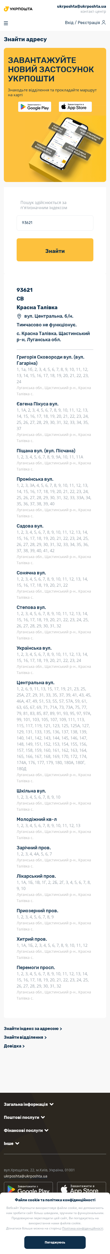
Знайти (55, 251)
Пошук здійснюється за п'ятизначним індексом (43, 205)
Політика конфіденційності (82, 1228)
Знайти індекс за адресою (31, 1028)
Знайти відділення (23, 1037)
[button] (28, 1104)
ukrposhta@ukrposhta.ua (25, 1176)
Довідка (12, 1046)
